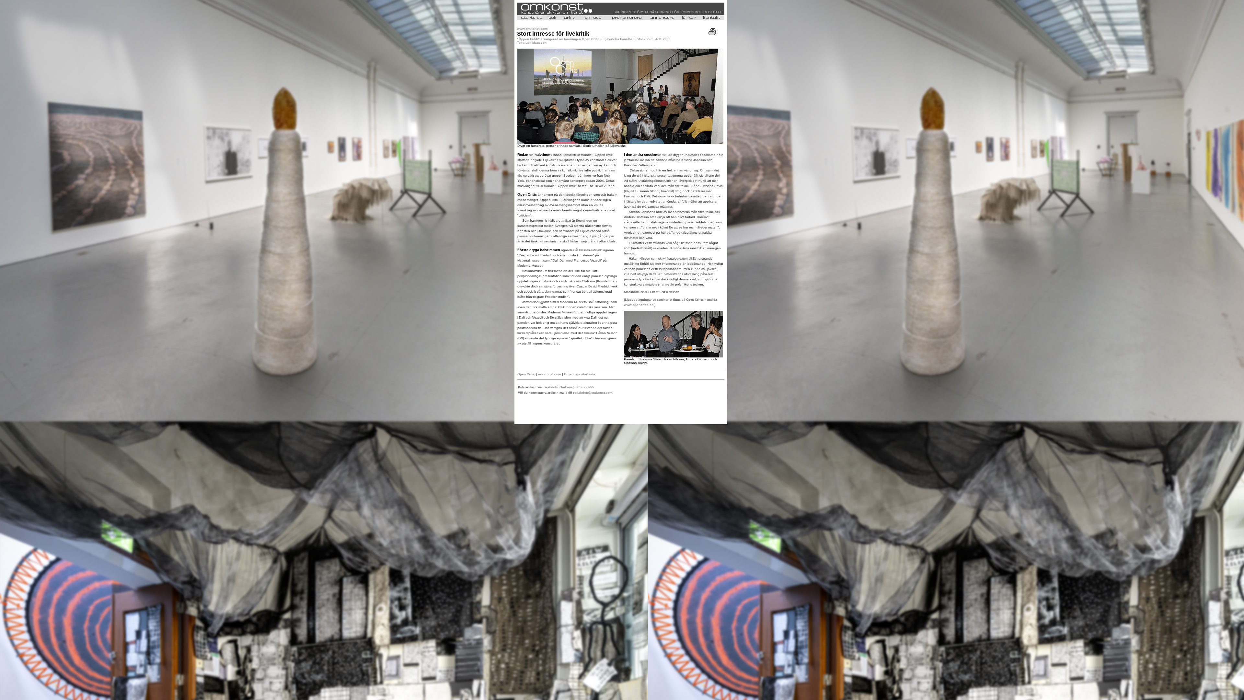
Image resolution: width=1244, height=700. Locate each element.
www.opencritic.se (638, 305)
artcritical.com (549, 374)
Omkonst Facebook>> (576, 387)
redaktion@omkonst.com (593, 392)
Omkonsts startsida (579, 374)
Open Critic (526, 374)
